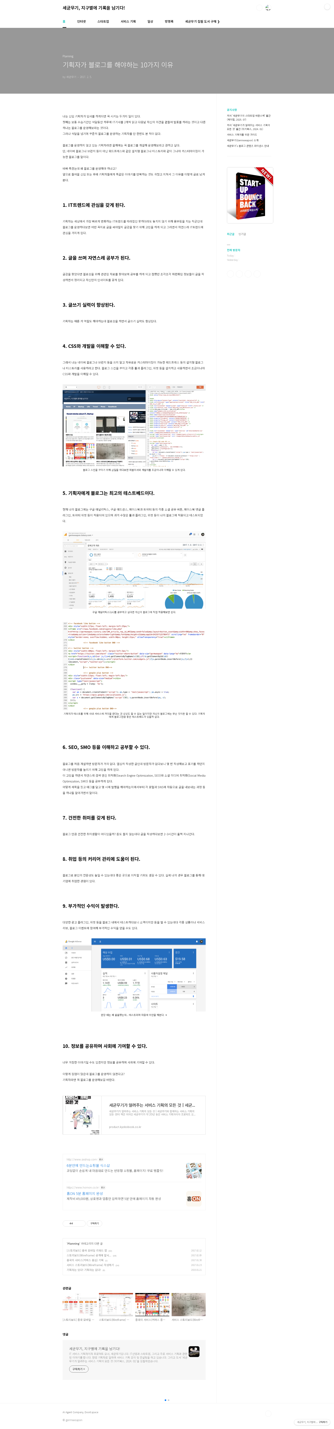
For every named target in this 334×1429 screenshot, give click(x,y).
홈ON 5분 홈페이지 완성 (85, 1193)
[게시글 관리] (81, 1223)
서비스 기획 (128, 21)
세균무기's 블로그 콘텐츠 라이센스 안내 (248, 146)
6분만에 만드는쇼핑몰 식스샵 (88, 1165)
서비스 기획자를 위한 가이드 (242, 134)
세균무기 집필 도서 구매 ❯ (202, 21)
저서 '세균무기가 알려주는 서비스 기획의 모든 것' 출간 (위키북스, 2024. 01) (248, 127)
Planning (73, 1243)
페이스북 (230, 273)
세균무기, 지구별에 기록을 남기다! (94, 7)
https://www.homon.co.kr (83, 1187)
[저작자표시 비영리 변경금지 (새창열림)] (107, 1223)
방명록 (169, 21)
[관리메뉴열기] (327, 7)
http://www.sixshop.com (82, 1159)
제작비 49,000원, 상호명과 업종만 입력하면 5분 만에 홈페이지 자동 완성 (114, 1198)
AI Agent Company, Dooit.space (80, 1412)
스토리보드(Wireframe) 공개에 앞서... (89, 1255)
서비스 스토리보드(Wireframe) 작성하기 (90, 1265)
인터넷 (81, 21)
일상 (150, 21)
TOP (268, 1414)
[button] (165, 1400)
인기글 (242, 234)
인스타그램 (239, 273)
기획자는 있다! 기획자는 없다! (84, 1270)
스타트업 (103, 21)
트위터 (248, 273)
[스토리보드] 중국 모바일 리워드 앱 (87, 1250)
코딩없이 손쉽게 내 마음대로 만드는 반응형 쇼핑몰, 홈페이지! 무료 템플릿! (115, 1170)
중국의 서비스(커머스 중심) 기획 (85, 1260)
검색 (259, 8)
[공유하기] (76, 1223)
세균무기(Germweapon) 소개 (242, 140)
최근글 (230, 234)
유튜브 (257, 273)
